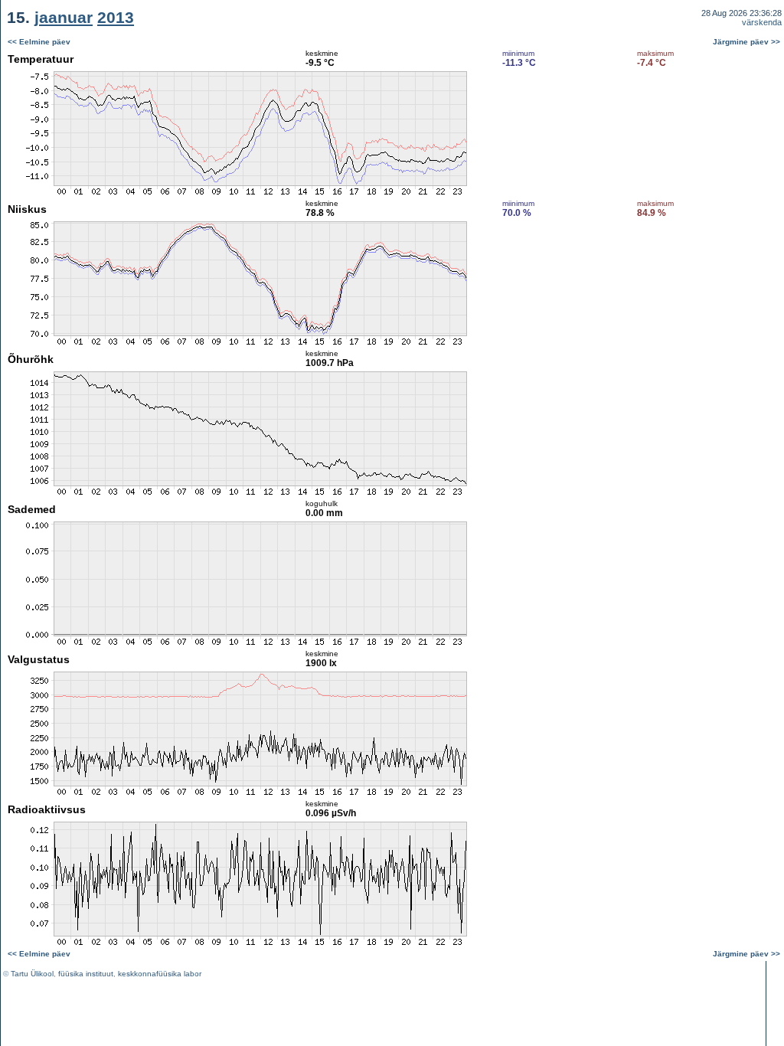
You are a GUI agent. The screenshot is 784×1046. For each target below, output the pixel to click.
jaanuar (63, 17)
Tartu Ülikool (32, 973)
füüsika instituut (85, 973)
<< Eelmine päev (39, 42)
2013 (115, 17)
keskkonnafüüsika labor (159, 973)
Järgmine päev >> (746, 42)
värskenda (762, 22)
